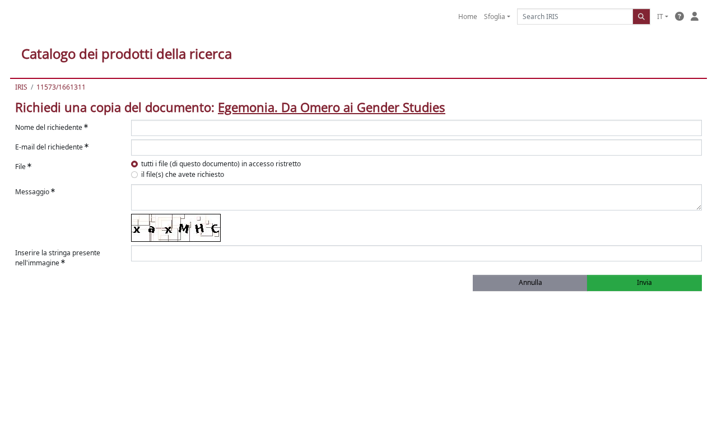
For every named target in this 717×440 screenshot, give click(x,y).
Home (467, 16)
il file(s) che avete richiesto (182, 174)
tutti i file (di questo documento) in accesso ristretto (221, 163)
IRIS (21, 87)
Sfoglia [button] (494, 16)
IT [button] (660, 16)
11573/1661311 (61, 87)
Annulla (530, 282)
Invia (644, 282)
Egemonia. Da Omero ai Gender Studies (331, 107)
